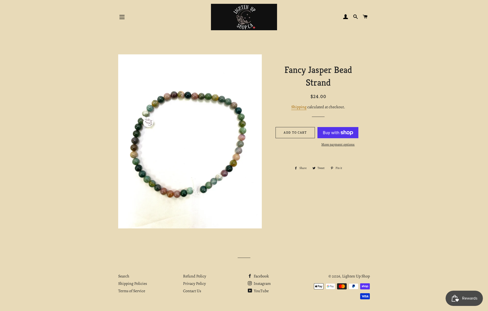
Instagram (262, 283)
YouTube (261, 291)
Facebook (261, 276)
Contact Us (192, 291)
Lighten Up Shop (356, 276)
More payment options (338, 144)
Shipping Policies (132, 283)
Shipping (299, 107)
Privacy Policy (194, 283)
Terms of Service (131, 291)
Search (123, 276)
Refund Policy (194, 276)
